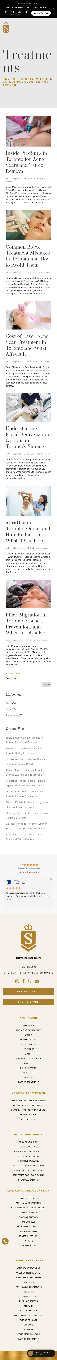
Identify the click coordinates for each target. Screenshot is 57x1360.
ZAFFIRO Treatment (28, 1082)
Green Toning (28, 1296)
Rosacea (28, 1063)
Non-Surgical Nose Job (28, 1058)
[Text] (5, 1241)
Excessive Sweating (28, 1161)
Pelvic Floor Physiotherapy (28, 1165)
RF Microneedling (28, 1236)
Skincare (28, 1240)
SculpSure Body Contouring (28, 1175)
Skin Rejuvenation (28, 1198)
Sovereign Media (15, 178)
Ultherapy (28, 1329)
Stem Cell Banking (28, 1179)
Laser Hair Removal (28, 1301)
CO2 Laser (28, 1282)
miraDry (28, 1305)
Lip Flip (28, 1053)
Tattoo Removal (28, 1320)
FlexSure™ (28, 1291)
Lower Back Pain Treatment (28, 1170)
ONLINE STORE (28, 1002)
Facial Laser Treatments (28, 1286)
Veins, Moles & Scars (28, 1334)
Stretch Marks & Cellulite (28, 1315)
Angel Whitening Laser (28, 1272)
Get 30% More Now (40, 13)
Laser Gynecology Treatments (28, 1110)
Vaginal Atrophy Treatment (28, 1105)
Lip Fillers (28, 1049)
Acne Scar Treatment (28, 1268)
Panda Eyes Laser (28, 1310)
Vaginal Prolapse (28, 1114)
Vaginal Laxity (28, 1119)
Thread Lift (28, 1072)
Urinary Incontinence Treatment (28, 1100)
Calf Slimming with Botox (28, 1151)
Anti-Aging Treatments (28, 1030)
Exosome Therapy (28, 1217)
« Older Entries (13, 673)
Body (39, 178)
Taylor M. (18, 880)
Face (44, 178)
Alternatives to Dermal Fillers (28, 1207)
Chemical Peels (28, 1212)
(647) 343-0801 (28, 967)
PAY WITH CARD (28, 991)
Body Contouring (28, 1142)
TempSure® (28, 1324)
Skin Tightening (28, 1068)
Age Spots (28, 1025)
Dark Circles (28, 1221)
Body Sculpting (28, 1146)
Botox (28, 1034)
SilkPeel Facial (28, 1245)
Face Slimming (28, 1044)
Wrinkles (28, 1077)
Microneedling (28, 1231)
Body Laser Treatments (28, 1277)
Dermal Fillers (28, 1039)
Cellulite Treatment (28, 1156)
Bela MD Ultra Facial (28, 1226)
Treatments (10, 181)
